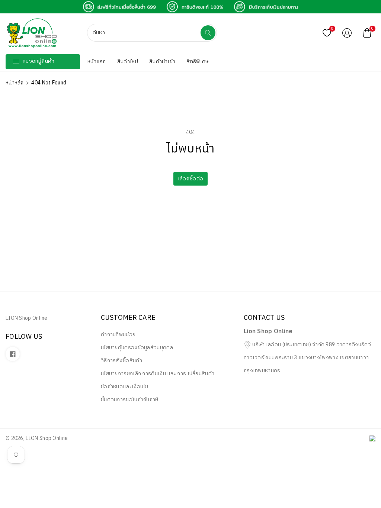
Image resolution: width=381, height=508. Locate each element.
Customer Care (128, 318)
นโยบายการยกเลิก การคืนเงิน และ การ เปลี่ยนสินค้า (157, 373)
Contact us (264, 318)
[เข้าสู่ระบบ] (347, 33)
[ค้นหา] (208, 32)
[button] (367, 33)
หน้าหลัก (15, 82)
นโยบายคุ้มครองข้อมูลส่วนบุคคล (137, 347)
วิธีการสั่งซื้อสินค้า (121, 360)
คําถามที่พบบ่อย (118, 334)
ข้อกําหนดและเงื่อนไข (124, 386)
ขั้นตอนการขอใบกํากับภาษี (130, 399)
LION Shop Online (47, 438)
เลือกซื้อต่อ (190, 178)
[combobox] (144, 32)
